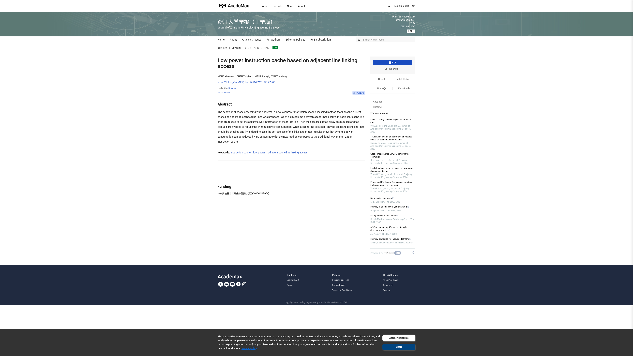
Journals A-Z (293, 280)
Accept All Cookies (398, 338)
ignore (399, 347)
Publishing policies (340, 280)
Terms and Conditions (342, 290)
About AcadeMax (390, 280)
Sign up (405, 6)
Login (397, 6)
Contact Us (388, 285)
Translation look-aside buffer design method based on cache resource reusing (391, 138)
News (290, 6)
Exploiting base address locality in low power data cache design (391, 169)
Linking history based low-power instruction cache (390, 121)
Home (263, 6)
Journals (277, 6)
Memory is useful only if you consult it (388, 207)
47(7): (253, 48)
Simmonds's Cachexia (381, 198)
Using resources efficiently (383, 215)
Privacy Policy (338, 285)
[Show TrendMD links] (413, 252)
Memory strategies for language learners (389, 239)
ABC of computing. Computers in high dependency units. (388, 228)
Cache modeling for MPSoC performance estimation (389, 155)
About (301, 6)
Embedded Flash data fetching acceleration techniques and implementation (391, 183)
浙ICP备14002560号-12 (337, 302)
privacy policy (249, 348)
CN (413, 6)
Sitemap (386, 290)
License (232, 88)
